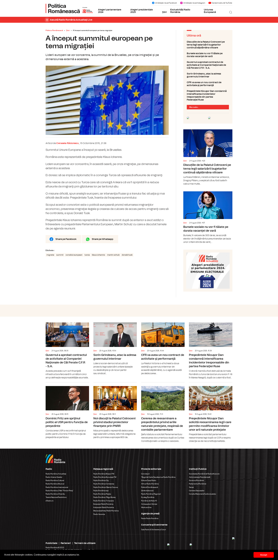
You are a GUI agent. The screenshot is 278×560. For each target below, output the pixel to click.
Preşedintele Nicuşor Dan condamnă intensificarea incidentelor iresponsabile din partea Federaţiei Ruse (208, 95)
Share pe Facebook (65, 239)
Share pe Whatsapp (102, 239)
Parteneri (66, 543)
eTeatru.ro (49, 501)
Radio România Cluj (101, 480)
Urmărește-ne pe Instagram (194, 3)
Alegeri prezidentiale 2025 (141, 11)
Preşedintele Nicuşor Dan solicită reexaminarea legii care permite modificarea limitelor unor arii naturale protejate (210, 412)
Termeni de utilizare (84, 543)
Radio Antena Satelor (54, 477)
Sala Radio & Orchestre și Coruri (153, 529)
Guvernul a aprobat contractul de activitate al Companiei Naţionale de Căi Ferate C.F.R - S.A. (208, 65)
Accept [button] (263, 555)
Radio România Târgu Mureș (104, 497)
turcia (87, 255)
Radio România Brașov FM (103, 474)
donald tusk (127, 255)
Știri (164, 12)
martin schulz (113, 255)
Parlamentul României (197, 484)
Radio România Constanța (103, 484)
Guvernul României (196, 480)
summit (59, 255)
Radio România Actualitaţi (56, 474)
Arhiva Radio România (150, 484)
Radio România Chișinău (55, 494)
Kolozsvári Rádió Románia (103, 507)
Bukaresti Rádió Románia (103, 504)
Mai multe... (194, 107)
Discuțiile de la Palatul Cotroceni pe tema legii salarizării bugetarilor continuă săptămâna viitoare (208, 45)
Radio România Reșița (102, 494)
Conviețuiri (145, 474)
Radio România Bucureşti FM (104, 477)
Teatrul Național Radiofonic (56, 497)
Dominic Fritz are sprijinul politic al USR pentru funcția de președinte (67, 410)
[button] (80, 555)
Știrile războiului (147, 490)
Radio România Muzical (55, 484)
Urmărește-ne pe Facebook (166, 3)
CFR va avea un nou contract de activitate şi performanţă (208, 84)
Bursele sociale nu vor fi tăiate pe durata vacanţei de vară (208, 55)
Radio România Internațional (57, 487)
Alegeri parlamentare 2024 (109, 11)
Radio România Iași (101, 490)
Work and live (146, 507)
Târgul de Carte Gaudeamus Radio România (158, 477)
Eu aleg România (147, 497)
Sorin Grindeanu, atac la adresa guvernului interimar (208, 75)
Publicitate (51, 543)
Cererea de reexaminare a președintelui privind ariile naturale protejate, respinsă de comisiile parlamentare (163, 412)
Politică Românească (149, 487)
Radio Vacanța (99, 514)
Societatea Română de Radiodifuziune (204, 474)
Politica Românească (54, 30)
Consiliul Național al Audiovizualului (202, 494)
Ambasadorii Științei (149, 504)
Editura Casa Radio (148, 480)
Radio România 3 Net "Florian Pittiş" (59, 490)
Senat (191, 487)
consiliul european (74, 255)
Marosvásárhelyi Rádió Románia (106, 511)
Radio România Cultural (55, 480)
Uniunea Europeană (210, 11)
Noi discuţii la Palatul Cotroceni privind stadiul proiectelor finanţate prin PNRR (115, 410)
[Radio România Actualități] (69, 8)
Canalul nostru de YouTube (222, 3)
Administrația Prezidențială (199, 477)
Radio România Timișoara (103, 501)
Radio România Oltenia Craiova (105, 487)
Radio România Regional (151, 494)
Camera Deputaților (196, 490)
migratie (50, 255)
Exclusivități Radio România (180, 11)
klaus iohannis (98, 255)
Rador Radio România (149, 518)
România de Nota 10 (149, 501)
